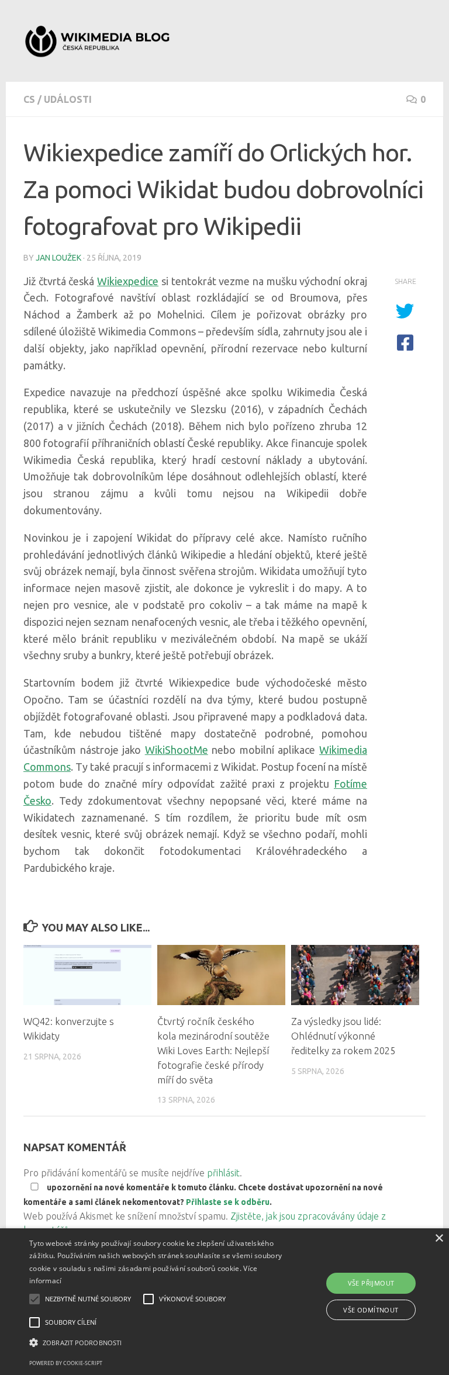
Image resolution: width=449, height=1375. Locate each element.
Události (68, 99)
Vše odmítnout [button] (370, 1309)
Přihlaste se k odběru (228, 1202)
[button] (156, 1343)
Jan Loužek (58, 257)
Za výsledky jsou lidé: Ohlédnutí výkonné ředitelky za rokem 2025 (343, 1036)
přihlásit (223, 1173)
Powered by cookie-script (65, 1363)
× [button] (438, 1238)
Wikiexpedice (127, 281)
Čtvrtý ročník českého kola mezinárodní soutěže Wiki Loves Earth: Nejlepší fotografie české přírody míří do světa (213, 1050)
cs (29, 99)
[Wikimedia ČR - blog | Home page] (98, 40)
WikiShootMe (176, 750)
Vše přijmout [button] (371, 1283)
